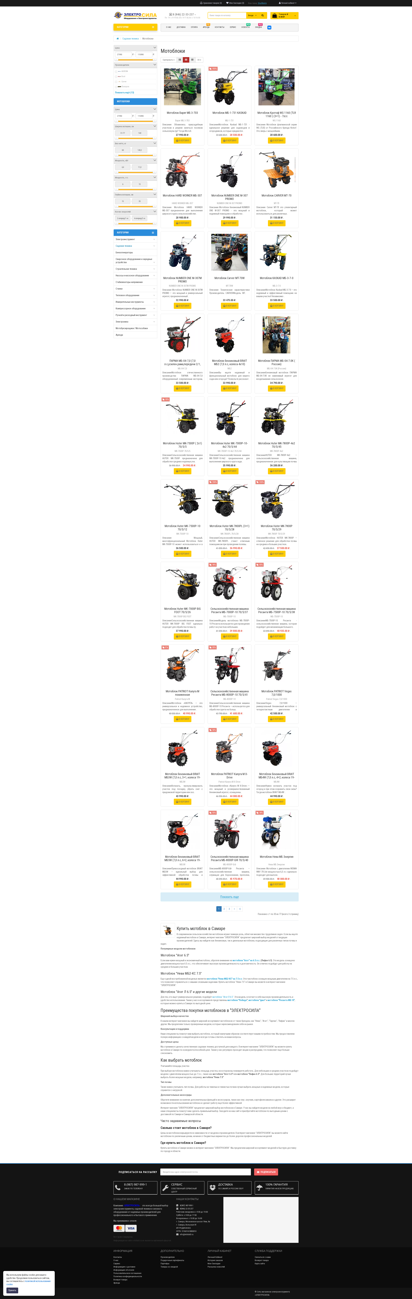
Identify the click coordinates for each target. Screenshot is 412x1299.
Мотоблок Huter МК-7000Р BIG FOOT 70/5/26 (182, 610)
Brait (123, 76)
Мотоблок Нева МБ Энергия (276, 856)
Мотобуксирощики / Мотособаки (132, 328)
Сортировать (168, 60)
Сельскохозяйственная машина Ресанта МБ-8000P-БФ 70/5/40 (230, 858)
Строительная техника (126, 269)
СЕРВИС (233, 27)
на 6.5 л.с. (255, 960)
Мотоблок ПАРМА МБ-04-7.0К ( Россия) (276, 362)
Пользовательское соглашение (127, 1273)
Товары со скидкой (169, 1267)
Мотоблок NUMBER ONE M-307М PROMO (182, 279)
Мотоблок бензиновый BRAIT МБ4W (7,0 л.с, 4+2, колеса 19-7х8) (277, 777)
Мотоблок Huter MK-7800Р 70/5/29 (276, 527)
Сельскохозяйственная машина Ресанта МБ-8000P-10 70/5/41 (230, 693)
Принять (12, 1290)
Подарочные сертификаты (172, 1260)
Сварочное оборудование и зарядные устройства (134, 261)
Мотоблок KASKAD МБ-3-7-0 (276, 278)
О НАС (168, 27)
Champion (125, 86)
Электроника (122, 321)
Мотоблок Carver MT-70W (230, 278)
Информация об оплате (123, 1270)
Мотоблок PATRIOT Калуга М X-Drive (229, 775)
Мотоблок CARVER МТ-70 (276, 195)
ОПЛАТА (194, 27)
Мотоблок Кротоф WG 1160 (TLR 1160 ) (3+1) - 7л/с (277, 114)
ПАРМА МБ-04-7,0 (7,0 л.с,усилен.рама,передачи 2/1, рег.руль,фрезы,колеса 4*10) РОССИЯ (182, 366)
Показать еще (229, 897)
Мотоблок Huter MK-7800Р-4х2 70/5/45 (276, 445)
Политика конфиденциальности (127, 1276)
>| (240, 909)
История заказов (215, 1260)
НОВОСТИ (245, 26)
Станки (119, 288)
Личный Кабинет (215, 1257)
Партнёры (165, 1263)
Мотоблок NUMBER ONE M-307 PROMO (229, 197)
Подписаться (268, 1172)
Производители (168, 1257)
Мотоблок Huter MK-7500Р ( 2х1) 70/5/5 (182, 445)
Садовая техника (124, 246)
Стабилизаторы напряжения (129, 282)
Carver (123, 81)
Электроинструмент (125, 239)
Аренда (206, 26)
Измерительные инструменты (130, 302)
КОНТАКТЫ (219, 27)
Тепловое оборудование (127, 295)
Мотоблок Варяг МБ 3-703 (182, 112)
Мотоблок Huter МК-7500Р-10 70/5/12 (182, 527)
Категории (122, 27)
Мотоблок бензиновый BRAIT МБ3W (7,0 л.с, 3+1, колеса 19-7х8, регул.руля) (182, 777)
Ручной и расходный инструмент (131, 315)
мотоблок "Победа (237, 1000)
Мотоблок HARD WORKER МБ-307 (182, 195)
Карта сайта (260, 1263)
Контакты (117, 1257)
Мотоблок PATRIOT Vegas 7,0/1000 (277, 693)
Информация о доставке (124, 1267)
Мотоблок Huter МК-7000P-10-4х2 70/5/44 (229, 445)
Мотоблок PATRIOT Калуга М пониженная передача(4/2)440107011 (182, 695)
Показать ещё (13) (124, 92)
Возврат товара (120, 1279)
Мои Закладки (214, 1263)
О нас (115, 1260)
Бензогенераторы (124, 252)
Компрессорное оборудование (131, 308)
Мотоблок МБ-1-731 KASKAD (230, 112)
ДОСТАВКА (181, 27)
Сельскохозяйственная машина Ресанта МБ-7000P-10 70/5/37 (230, 610)
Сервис (116, 1263)
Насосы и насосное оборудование (132, 275)
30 (198, 60)
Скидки (258, 26)
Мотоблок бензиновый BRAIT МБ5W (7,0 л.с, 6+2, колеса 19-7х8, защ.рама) (182, 860)
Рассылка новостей (216, 1267)
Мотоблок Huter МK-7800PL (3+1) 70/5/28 (229, 527)
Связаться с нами (263, 1257)
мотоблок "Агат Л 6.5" (223, 997)
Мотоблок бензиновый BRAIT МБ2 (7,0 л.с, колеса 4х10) (229, 362)
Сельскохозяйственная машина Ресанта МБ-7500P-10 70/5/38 (277, 610)
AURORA (124, 71)
